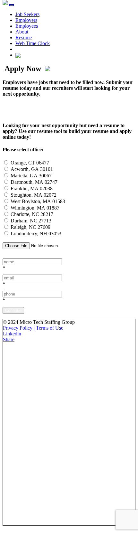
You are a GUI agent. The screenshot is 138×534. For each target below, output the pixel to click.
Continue (13, 310)
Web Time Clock (32, 43)
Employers (26, 20)
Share (8, 339)
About (21, 31)
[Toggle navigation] (11, 5)
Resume (23, 37)
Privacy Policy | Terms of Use (33, 328)
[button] (18, 55)
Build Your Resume (45, 109)
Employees (26, 26)
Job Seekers (27, 14)
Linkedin (12, 333)
